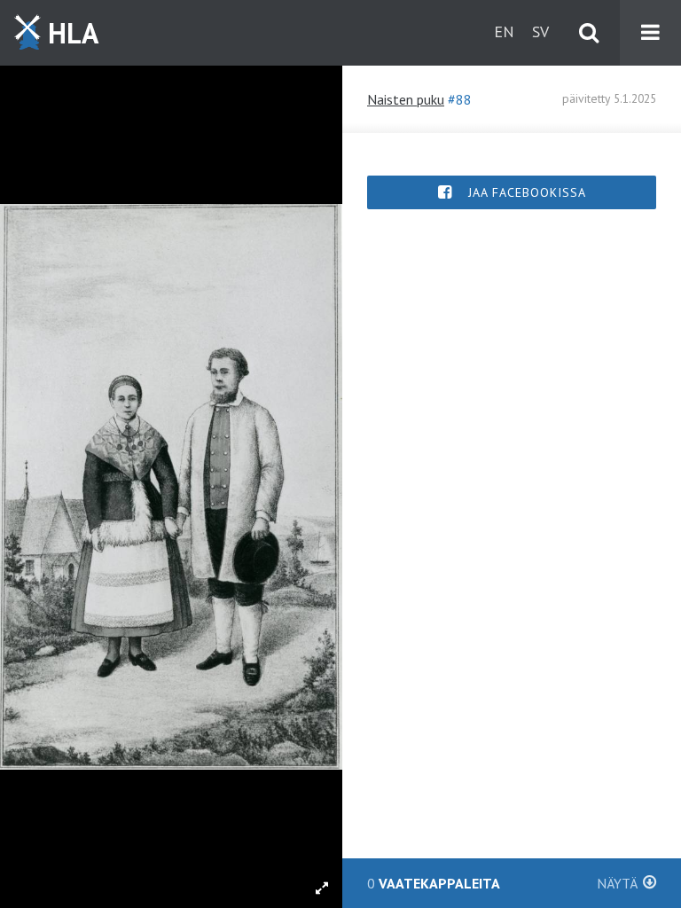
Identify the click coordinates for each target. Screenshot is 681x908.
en (504, 31)
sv (540, 31)
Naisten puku (405, 99)
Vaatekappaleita (502, 883)
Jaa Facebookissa (525, 192)
